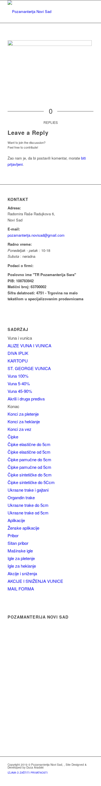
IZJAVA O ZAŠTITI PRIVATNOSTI (28, 772)
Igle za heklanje (22, 566)
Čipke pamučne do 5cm (29, 459)
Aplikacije (16, 520)
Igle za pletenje (21, 558)
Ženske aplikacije (23, 528)
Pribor (13, 535)
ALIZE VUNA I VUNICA (29, 345)
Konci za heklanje (24, 421)
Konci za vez (19, 429)
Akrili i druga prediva (26, 399)
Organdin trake (21, 497)
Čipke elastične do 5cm (29, 444)
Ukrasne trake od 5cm (28, 513)
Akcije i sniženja (22, 573)
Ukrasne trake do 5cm (28, 505)
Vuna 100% (18, 376)
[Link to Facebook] (89, 779)
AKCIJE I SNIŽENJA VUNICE (35, 581)
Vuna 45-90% (20, 391)
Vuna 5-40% (19, 383)
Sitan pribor (18, 543)
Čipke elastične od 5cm (29, 452)
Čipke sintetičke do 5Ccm (31, 482)
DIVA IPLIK (18, 353)
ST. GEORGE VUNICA (29, 368)
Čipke (13, 437)
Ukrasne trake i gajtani (28, 490)
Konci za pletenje (23, 414)
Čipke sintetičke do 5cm (30, 475)
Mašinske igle (20, 551)
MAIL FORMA (21, 589)
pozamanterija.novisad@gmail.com (36, 235)
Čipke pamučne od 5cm (29, 467)
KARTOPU (18, 361)
